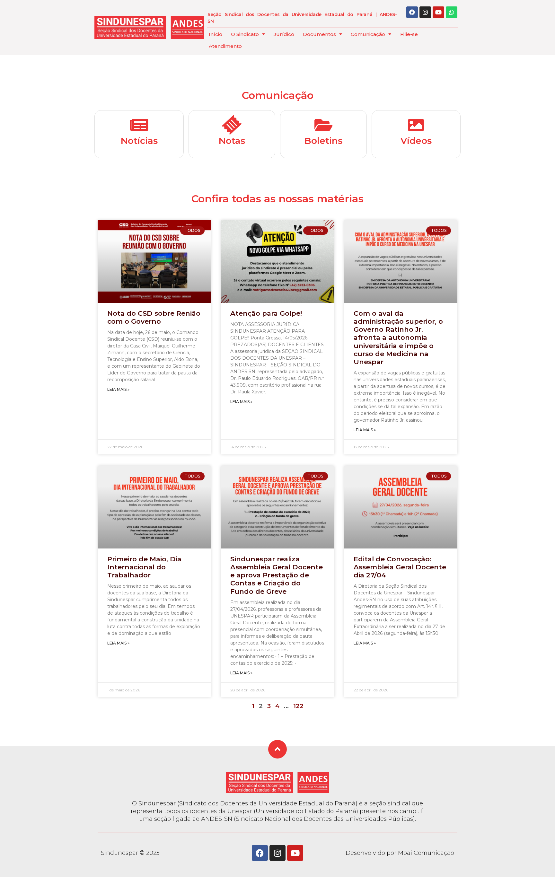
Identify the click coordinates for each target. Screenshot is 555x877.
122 (298, 706)
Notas (231, 140)
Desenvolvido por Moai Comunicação (400, 852)
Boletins (323, 140)
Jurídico (284, 34)
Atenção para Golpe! (266, 313)
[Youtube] (438, 12)
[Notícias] (139, 125)
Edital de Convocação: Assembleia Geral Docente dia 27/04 (400, 567)
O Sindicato (245, 34)
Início (215, 34)
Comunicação (368, 34)
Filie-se (409, 34)
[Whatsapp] (451, 12)
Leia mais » (118, 389)
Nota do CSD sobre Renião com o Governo (153, 317)
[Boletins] (323, 125)
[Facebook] (412, 12)
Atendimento (225, 46)
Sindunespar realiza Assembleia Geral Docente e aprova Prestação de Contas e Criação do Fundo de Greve (276, 575)
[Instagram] (425, 12)
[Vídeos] (416, 125)
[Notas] (232, 125)
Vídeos (416, 140)
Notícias (139, 140)
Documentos (319, 34)
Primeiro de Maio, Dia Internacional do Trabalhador (144, 567)
